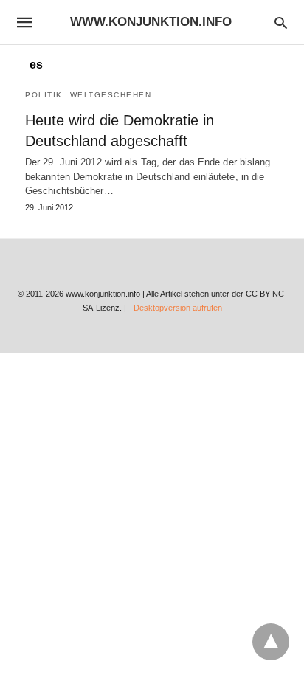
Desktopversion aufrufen (178, 307)
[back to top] (270, 641)
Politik (44, 95)
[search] (280, 22)
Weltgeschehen (111, 95)
